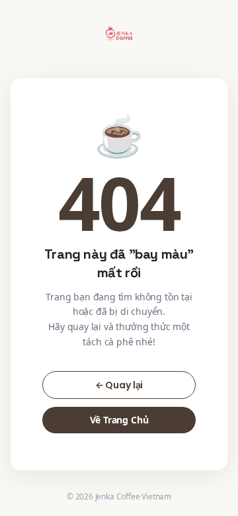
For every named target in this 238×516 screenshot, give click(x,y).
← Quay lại (119, 385)
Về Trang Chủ (119, 419)
